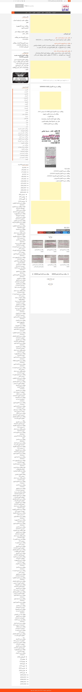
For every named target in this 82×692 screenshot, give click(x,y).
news (26, 159)
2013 (25, 677)
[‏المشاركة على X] (66, 227)
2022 (25, 176)
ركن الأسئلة (63, 230)
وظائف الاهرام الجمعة (23, 128)
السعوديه (26, 98)
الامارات (26, 91)
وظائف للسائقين (24, 151)
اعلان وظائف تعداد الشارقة (19, 530)
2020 (25, 181)
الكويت (34, 12)
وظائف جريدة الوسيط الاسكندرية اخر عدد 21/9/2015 (20, 399)
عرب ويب (32, 690)
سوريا (26, 116)
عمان (30, 12)
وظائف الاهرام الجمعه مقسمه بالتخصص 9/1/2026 (21, 56)
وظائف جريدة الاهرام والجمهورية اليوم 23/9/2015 (20, 322)
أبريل (23, 666)
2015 (25, 192)
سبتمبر (23, 201)
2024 (25, 172)
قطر (42, 12)
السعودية (38, 12)
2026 (25, 167)
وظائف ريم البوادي (21, 278)
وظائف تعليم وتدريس (23, 132)
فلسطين (26, 118)
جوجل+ (40, 232)
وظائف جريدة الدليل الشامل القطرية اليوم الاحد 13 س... (19, 635)
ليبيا (27, 124)
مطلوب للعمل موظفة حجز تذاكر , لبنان (62, 51)
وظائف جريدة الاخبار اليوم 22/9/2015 (59, 274)
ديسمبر (23, 194)
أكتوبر (23, 199)
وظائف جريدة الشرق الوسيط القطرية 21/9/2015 (20, 387)
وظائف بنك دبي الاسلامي (19, 614)
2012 (25, 679)
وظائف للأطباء (24, 149)
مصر (26, 12)
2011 (25, 681)
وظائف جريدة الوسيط (23, 141)
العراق (26, 102)
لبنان (27, 122)
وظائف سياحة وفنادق (23, 147)
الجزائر (26, 96)
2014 (25, 675)
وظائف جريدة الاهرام (23, 134)
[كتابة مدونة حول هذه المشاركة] (67, 227)
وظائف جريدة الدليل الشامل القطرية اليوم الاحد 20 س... (19, 418)
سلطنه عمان (25, 114)
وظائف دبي (25, 145)
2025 (25, 169)
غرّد (64, 232)
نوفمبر (23, 196)
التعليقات (50, 232)
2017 (25, 187)
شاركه (57, 232)
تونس (26, 112)
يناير (24, 672)
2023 (25, 174)
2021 (25, 178)
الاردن (26, 89)
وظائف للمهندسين (24, 157)
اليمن (27, 110)
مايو (24, 663)
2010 (25, 684)
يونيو (23, 661)
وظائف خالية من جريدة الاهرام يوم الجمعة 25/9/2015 (20, 310)
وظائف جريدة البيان (23, 137)
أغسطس (22, 657)
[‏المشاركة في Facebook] (65, 227)
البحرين (26, 93)
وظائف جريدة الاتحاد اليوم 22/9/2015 (41, 274)
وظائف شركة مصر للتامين (19, 220)
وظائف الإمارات (48, 12)
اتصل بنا (58, 230)
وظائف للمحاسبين (24, 153)
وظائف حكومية (24, 143)
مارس (23, 668)
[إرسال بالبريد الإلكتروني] (68, 227)
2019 (25, 183)
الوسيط (26, 108)
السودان (26, 100)
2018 (25, 185)
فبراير (23, 670)
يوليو (23, 659)
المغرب (26, 106)
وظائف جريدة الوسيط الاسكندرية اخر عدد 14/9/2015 (20, 611)
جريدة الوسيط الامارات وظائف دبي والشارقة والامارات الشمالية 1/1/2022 (20, 45)
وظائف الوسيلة (24, 130)
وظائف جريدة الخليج (23, 139)
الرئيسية (54, 12)
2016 (25, 190)
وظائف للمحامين (24, 155)
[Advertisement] (50, 24)
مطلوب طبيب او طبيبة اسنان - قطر (62, 37)
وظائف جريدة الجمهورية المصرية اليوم (62, 43)
